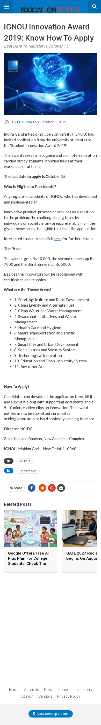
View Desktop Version (53, 714)
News (48, 690)
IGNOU (24, 461)
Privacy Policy (68, 696)
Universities (28, 471)
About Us (31, 690)
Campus (45, 696)
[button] (6, 6)
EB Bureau (25, 122)
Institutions (83, 690)
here (57, 238)
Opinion (27, 696)
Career (63, 690)
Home (14, 690)
